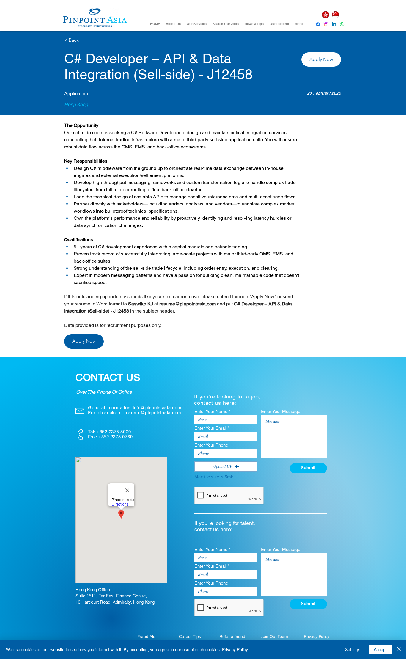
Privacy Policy (235, 649)
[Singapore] (335, 14)
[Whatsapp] (342, 24)
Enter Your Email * (211, 428)
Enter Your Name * (212, 411)
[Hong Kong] (325, 14)
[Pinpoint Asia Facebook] (318, 24)
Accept (380, 649)
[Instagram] (326, 24)
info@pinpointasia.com (157, 407)
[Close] (398, 649)
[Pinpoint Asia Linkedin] (334, 24)
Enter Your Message (280, 411)
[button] (321, 59)
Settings (352, 649)
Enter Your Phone (211, 445)
